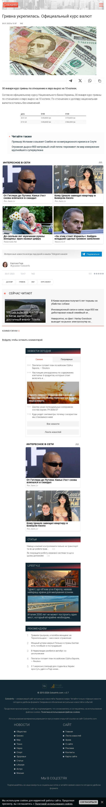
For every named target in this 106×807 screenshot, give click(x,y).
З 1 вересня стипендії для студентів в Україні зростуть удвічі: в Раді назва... (52, 667)
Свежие (39, 359)
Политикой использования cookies (53, 804)
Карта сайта (71, 756)
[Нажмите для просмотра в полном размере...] (53, 118)
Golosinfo (10, 5)
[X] (80, 80)
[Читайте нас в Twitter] (57, 796)
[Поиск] (90, 4)
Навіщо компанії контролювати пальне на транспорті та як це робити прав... (52, 547)
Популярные (67, 359)
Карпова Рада (16, 263)
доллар (9, 282)
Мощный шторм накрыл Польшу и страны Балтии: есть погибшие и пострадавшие (55, 644)
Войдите (6, 340)
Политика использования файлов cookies (60, 712)
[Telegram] (70, 80)
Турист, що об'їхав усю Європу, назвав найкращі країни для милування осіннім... (51, 591)
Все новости (53, 424)
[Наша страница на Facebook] (47, 796)
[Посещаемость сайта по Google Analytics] (57, 686)
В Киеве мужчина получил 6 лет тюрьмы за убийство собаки (74, 302)
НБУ (33, 282)
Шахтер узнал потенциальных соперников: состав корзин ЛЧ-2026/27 (52, 408)
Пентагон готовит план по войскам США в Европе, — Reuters (52, 366)
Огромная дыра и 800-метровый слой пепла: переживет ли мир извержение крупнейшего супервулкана (55, 148)
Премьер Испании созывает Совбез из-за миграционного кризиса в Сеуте (54, 141)
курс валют (46, 282)
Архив (68, 740)
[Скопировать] (99, 81)
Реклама (69, 748)
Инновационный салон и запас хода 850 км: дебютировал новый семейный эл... (75, 311)
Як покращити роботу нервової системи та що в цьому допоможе (50, 554)
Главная (69, 731)
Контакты (70, 752)
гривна (22, 282)
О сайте (69, 744)
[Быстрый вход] (95, 4)
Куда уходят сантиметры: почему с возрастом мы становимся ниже (54, 415)
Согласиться (88, 802)
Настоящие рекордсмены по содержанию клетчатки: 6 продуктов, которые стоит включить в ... (52, 375)
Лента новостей (53, 432)
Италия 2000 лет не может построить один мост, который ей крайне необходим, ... (52, 616)
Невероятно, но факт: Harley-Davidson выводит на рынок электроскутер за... (71, 320)
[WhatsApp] (90, 80)
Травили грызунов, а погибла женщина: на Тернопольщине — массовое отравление (51, 636)
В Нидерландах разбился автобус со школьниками (48, 652)
